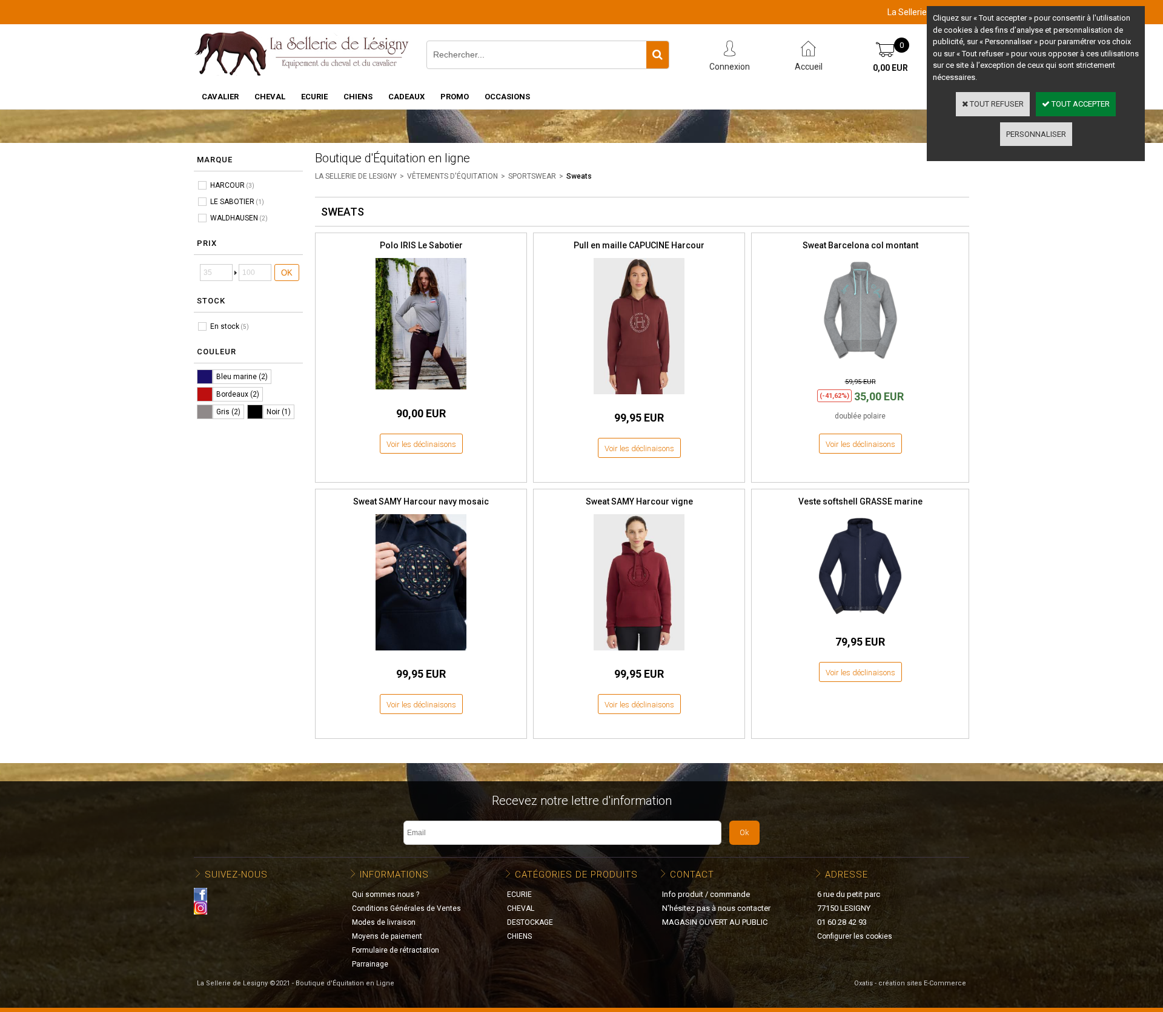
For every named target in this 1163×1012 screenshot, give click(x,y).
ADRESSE (846, 874)
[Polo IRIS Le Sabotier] (420, 392)
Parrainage (370, 964)
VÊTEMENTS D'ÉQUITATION (452, 176)
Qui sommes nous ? (385, 894)
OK (287, 272)
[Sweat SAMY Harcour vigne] (639, 653)
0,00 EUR (890, 68)
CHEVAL (269, 96)
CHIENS (358, 96)
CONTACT (692, 874)
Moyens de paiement (387, 936)
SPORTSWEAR (532, 176)
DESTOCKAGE (530, 922)
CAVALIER (220, 96)
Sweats (579, 176)
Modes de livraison (384, 922)
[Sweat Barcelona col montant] (860, 364)
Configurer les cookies (854, 936)
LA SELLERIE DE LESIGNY (356, 176)
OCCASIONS (507, 96)
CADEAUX (406, 96)
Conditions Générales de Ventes (406, 908)
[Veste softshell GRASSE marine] (860, 621)
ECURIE (314, 96)
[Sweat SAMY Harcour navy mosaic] (420, 653)
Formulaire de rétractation (395, 950)
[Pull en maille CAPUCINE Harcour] (639, 397)
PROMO (454, 96)
